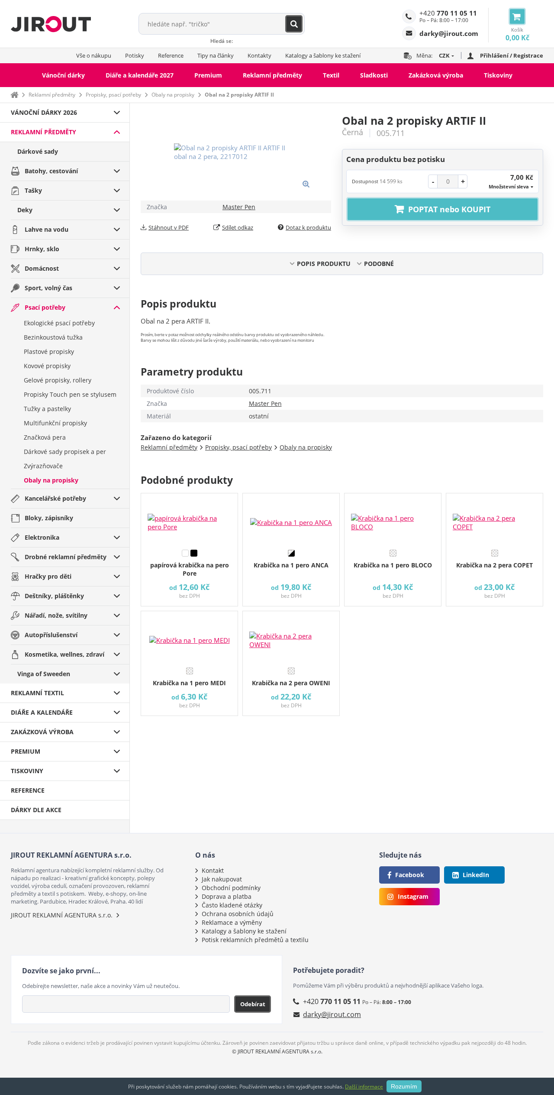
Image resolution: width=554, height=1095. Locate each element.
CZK (444, 55)
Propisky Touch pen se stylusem (70, 394)
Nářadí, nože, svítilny (56, 615)
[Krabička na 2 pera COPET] (494, 519)
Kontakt (213, 870)
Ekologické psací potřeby (59, 323)
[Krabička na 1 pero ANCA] (291, 519)
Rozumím (404, 1086)
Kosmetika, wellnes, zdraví (64, 654)
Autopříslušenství (51, 635)
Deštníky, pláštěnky (54, 596)
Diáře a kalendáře (42, 712)
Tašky (33, 190)
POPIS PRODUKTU (324, 263)
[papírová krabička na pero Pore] (189, 519)
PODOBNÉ (379, 263)
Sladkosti (374, 75)
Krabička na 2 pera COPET (494, 565)
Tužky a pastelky (47, 409)
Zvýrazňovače (43, 466)
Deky (24, 210)
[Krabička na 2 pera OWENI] (291, 637)
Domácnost (42, 268)
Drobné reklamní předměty (65, 557)
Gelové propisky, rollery (57, 380)
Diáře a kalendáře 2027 (140, 75)
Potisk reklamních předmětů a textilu (255, 940)
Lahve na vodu (46, 229)
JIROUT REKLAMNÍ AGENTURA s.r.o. (62, 915)
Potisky (134, 55)
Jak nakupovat (222, 879)
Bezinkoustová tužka (53, 337)
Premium (208, 75)
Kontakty (259, 55)
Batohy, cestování (51, 171)
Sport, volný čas (48, 288)
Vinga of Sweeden (43, 674)
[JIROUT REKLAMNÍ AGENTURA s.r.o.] (51, 23)
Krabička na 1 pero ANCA (291, 565)
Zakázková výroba (436, 75)
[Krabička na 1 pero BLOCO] (393, 519)
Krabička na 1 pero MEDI (189, 683)
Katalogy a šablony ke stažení (323, 55)
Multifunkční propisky (55, 423)
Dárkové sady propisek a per (65, 451)
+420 (448, 13)
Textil (331, 75)
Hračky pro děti (48, 576)
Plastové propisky (49, 351)
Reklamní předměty (272, 75)
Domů (14, 94)
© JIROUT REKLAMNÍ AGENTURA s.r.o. (277, 1051)
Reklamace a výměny (232, 922)
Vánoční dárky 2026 (44, 112)
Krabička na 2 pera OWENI (291, 683)
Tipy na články (215, 55)
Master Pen (238, 207)
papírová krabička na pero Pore (189, 569)
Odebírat (252, 1004)
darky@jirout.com (332, 1014)
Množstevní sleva (509, 186)
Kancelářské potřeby (55, 498)
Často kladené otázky (232, 905)
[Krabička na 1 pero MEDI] (189, 637)
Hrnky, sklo (42, 249)
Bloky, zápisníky (49, 518)
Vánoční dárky (63, 75)
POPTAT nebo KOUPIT (449, 209)
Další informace (364, 1086)
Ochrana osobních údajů (238, 914)
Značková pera (45, 437)
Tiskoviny (498, 75)
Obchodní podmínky (231, 888)
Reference (171, 55)
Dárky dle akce (36, 810)
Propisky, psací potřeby (113, 94)
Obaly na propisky (172, 94)
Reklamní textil (37, 693)
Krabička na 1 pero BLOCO (393, 565)
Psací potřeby (45, 307)
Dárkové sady (37, 151)
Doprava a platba (226, 896)
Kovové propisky (47, 366)
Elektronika (42, 537)
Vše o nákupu (93, 55)
